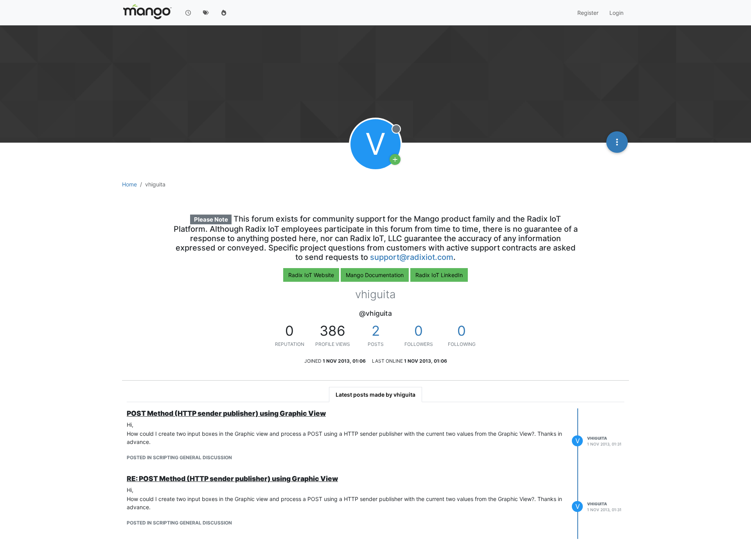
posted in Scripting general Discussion (179, 457)
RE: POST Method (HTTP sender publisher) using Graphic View (232, 478)
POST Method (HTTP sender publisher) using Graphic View (226, 413)
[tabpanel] (375, 473)
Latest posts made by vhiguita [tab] (375, 394)
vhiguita (597, 438)
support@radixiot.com (411, 257)
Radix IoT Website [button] (311, 275)
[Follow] (395, 159)
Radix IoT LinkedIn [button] (439, 275)
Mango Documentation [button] (375, 275)
